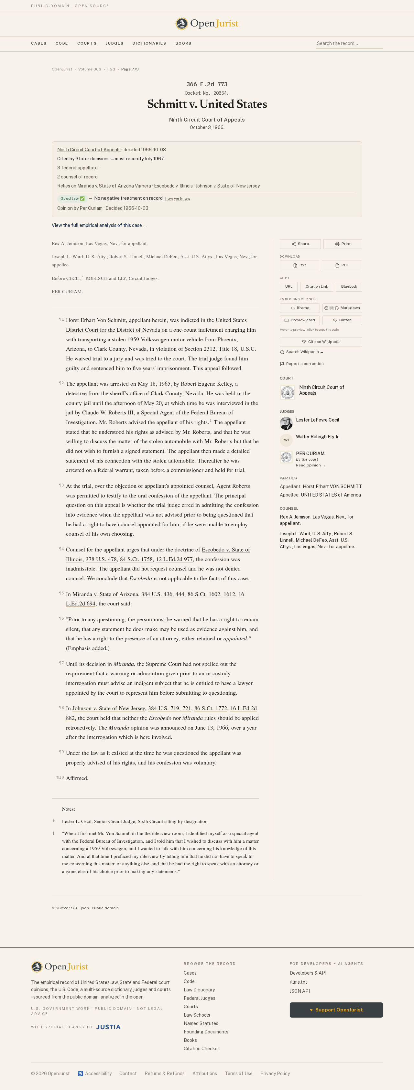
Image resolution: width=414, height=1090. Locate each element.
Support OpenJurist (336, 1009)
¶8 (61, 707)
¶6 (61, 618)
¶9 (61, 751)
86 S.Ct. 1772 (210, 708)
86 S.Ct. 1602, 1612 (211, 594)
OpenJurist (62, 69)
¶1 (61, 319)
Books (184, 43)
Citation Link (317, 286)
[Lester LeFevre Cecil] (286, 423)
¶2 (61, 382)
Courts (87, 43)
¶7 (61, 662)
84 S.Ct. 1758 (136, 559)
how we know (177, 198)
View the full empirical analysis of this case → (99, 225)
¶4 (61, 548)
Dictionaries (149, 43)
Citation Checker (201, 1048)
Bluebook (349, 286)
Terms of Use (239, 1073)
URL (288, 286)
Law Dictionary (199, 989)
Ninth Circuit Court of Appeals (207, 120)
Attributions (204, 1073)
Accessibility (95, 1073)
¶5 (61, 593)
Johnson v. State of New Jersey (228, 185)
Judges (115, 43)
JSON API (300, 991)
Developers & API (308, 973)
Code (62, 43)
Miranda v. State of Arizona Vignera (114, 185)
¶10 (60, 777)
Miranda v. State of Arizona (105, 594)
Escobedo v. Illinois (173, 185)
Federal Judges (199, 998)
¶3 (61, 485)
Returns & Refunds (165, 1073)
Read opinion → (311, 465)
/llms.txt (298, 982)
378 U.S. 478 (101, 559)
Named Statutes (201, 1023)
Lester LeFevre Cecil (317, 419)
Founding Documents (206, 1031)
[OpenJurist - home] (207, 23)
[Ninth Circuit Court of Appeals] (286, 457)
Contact (128, 1073)
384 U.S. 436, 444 (162, 594)
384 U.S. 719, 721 (169, 708)
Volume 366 (89, 69)
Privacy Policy (275, 1073)
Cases (39, 43)
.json (84, 908)
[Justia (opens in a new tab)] (108, 1027)
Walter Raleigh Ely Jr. (317, 436)
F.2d (111, 69)
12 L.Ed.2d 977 (174, 559)
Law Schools (197, 1015)
